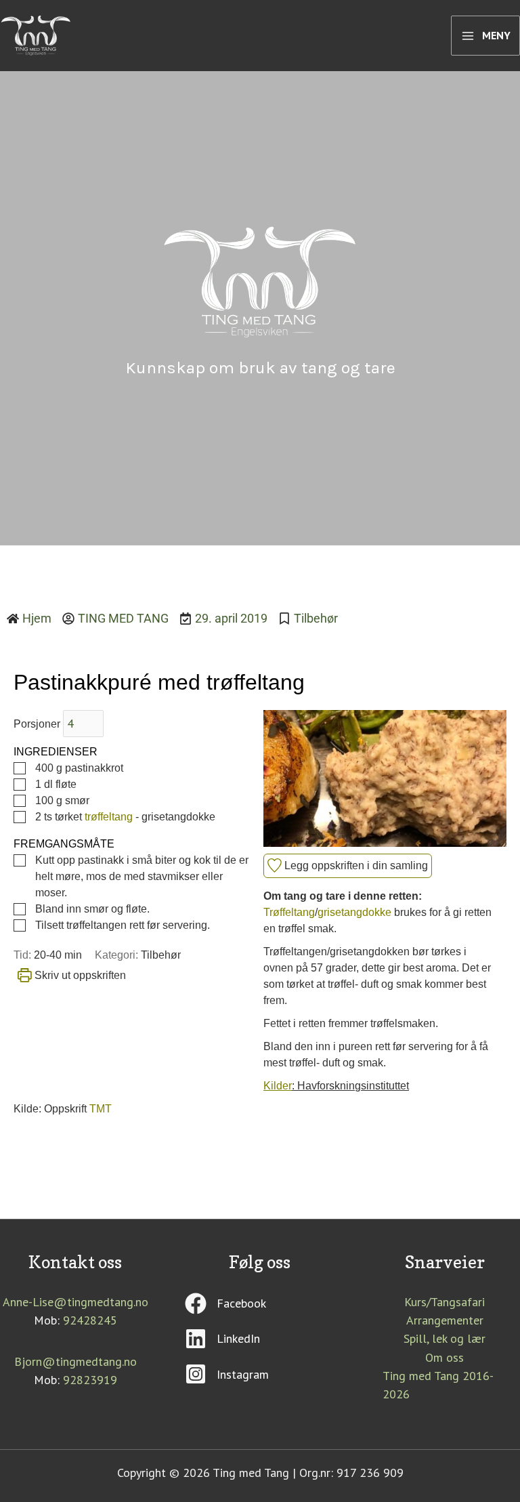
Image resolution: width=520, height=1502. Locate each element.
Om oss (444, 1357)
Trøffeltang (289, 912)
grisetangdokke (354, 912)
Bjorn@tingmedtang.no (75, 1361)
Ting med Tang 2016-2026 (438, 1385)
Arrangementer (444, 1320)
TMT (100, 1108)
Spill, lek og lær (444, 1338)
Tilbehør (316, 618)
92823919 (90, 1380)
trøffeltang (109, 816)
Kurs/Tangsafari (444, 1302)
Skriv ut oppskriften (79, 975)
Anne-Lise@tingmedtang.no (75, 1302)
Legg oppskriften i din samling (355, 865)
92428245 (90, 1320)
